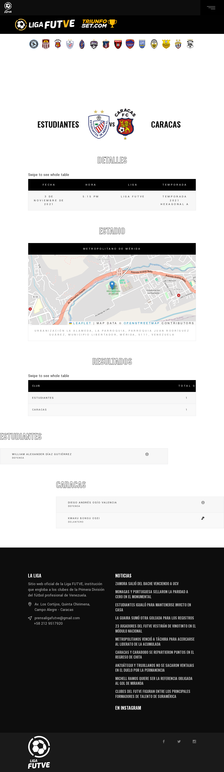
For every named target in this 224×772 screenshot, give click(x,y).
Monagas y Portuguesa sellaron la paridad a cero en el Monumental (151, 594)
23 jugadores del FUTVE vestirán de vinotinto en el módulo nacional (155, 628)
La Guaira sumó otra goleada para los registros (154, 618)
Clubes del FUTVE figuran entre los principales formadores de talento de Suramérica (152, 694)
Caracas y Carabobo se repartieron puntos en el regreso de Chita (154, 655)
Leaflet (82, 323)
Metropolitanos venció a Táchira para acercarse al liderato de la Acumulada (154, 641)
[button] (112, 285)
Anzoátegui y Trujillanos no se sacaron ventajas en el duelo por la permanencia (154, 668)
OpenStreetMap (142, 323)
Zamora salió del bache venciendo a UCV (146, 583)
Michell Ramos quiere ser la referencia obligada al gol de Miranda (153, 681)
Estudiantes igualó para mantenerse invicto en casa (153, 607)
